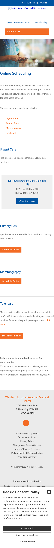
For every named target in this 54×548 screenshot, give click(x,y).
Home (9, 22)
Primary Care (12, 123)
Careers (43, 3)
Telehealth (11, 133)
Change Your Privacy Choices (27, 445)
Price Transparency (27, 457)
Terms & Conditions (27, 437)
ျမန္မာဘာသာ (42, 486)
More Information (11, 335)
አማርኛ (17, 486)
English (7, 486)
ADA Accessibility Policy (27, 433)
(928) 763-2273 (27, 413)
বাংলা (32, 486)
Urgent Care (12, 118)
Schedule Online (10, 249)
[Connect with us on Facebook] (26, 423)
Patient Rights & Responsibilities (27, 453)
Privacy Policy (27, 441)
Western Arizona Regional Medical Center (27, 399)
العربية (25, 486)
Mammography (13, 128)
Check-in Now (27, 201)
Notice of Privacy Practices (27, 449)
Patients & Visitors (22, 22)
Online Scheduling (30, 3)
